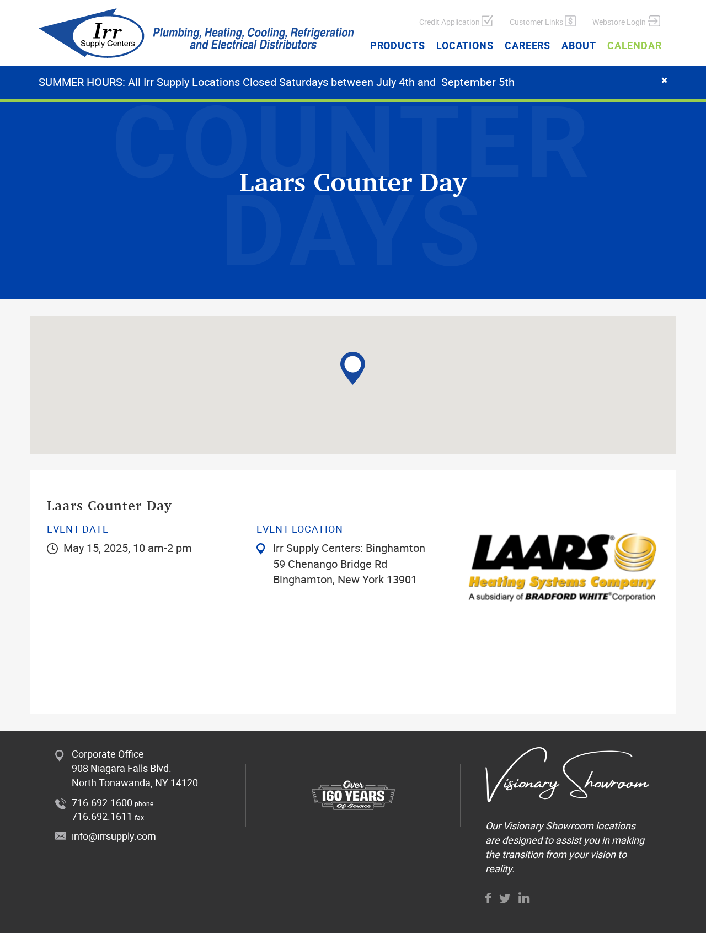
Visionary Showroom (548, 825)
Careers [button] (527, 45)
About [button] (578, 45)
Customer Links (537, 22)
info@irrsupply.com (114, 836)
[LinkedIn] (524, 897)
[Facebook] (488, 898)
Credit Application (450, 22)
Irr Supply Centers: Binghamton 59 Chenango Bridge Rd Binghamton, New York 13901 (349, 563)
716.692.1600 (102, 802)
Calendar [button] (634, 45)
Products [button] (397, 45)
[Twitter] (505, 898)
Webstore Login (620, 22)
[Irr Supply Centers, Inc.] (196, 33)
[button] (352, 368)
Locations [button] (465, 45)
